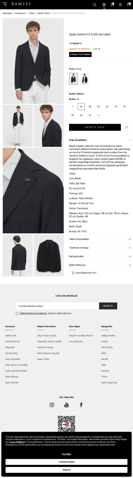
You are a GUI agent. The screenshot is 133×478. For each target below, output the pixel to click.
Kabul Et (66, 470)
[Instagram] (51, 404)
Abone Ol (108, 306)
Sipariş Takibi (43, 359)
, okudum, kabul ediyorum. (46, 313)
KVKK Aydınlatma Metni (16, 371)
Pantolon (105, 371)
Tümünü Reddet (66, 462)
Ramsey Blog (11, 353)
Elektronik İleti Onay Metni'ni (33, 313)
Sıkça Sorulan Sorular (46, 335)
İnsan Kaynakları (12, 359)
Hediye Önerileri (108, 335)
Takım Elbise (107, 347)
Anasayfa (7, 13)
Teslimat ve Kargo (45, 347)
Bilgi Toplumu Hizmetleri (16, 365)
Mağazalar (10, 347)
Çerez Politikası (12, 377)
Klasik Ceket (43, 13)
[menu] (4, 4)
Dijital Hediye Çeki (109, 382)
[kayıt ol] (120, 4)
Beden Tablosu (76, 94)
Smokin (104, 341)
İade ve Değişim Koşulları (48, 353)
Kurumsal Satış (76, 341)
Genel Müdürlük (12, 341)
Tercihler (66, 454)
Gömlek (104, 359)
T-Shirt (104, 377)
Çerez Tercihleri (12, 382)
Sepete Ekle (95, 127)
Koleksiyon (20, 13)
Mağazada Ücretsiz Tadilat (49, 341)
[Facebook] (81, 404)
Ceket (31, 13)
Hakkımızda (10, 335)
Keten (103, 353)
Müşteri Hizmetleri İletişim (81, 335)
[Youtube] (66, 404)
